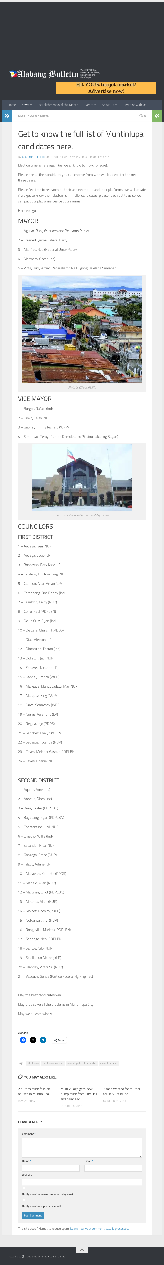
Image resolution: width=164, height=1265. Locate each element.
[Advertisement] (82, 30)
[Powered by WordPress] (23, 1256)
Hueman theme (56, 1256)
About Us (108, 105)
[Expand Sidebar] (7, 116)
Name (26, 1161)
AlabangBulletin (33, 157)
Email (88, 1161)
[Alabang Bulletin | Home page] (54, 74)
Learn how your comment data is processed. (99, 1228)
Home (12, 105)
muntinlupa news (108, 1063)
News (25, 105)
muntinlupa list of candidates (81, 1063)
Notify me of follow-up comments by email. (48, 1194)
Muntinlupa (27, 116)
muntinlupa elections (53, 1063)
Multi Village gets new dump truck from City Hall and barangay (79, 1094)
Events (88, 105)
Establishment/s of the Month (58, 105)
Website (27, 1175)
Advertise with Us (134, 105)
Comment (29, 1134)
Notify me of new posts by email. (41, 1206)
